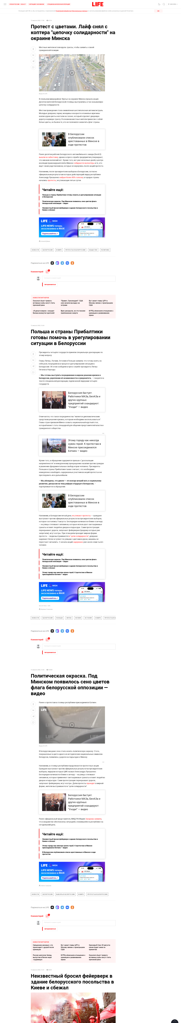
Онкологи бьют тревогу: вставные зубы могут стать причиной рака (44, 303)
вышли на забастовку (48, 157)
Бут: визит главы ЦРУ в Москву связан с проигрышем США (101, 303)
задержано (78, 542)
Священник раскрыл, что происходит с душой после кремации (43, 947)
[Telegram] (62, 263)
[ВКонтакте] (67, 263)
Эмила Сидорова (46, 885)
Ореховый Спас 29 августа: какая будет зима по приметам (99, 947)
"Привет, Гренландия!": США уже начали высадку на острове (72, 303)
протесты (51, 180)
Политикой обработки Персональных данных (71, 11)
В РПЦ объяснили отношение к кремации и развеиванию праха (101, 313)
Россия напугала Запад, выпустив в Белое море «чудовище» (42, 957)
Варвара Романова (47, 609)
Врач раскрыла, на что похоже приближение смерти (73, 312)
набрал (62, 177)
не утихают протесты (81, 515)
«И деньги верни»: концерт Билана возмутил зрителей (43, 312)
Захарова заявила (93, 818)
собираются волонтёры (84, 163)
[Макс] (57, 263)
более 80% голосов (74, 177)
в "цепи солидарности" (79, 536)
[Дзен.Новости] (52, 263)
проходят (91, 783)
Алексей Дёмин (45, 241)
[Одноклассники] (72, 263)
